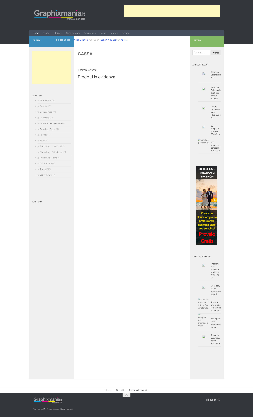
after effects (81, 40)
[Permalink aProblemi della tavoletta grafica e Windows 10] (203, 265)
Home (36, 33)
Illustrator (44, 135)
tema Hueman (67, 409)
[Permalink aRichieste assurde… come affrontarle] (203, 336)
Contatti (114, 33)
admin (124, 40)
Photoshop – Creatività (50, 146)
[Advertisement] (172, 11)
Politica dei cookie (138, 390)
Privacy (125, 33)
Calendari (44, 106)
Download (89, 33)
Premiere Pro (46, 163)
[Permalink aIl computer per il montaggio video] (203, 320)
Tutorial (56, 33)
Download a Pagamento (51, 123)
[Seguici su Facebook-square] (57, 40)
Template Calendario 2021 (216, 75)
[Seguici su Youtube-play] (61, 40)
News (46, 33)
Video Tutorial (46, 175)
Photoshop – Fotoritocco (51, 152)
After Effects (45, 100)
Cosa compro (73, 33)
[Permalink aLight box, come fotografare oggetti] (203, 287)
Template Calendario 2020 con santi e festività (216, 93)
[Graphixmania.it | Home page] (59, 15)
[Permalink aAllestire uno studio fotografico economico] (203, 303)
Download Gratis (47, 129)
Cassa (103, 33)
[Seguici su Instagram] (68, 40)
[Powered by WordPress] (44, 409)
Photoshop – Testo (48, 157)
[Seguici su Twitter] (65, 40)
